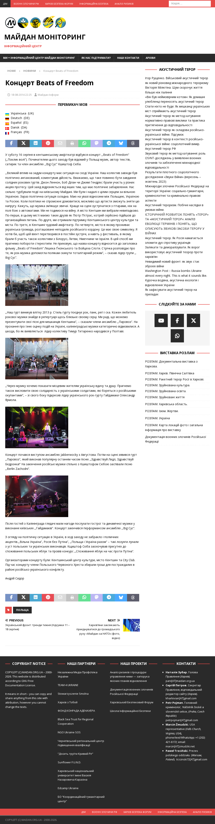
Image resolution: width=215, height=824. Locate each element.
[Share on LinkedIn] (36, 143)
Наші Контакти (128, 58)
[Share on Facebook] (11, 143)
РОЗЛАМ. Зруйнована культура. (167, 385)
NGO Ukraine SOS (69, 732)
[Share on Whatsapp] (84, 143)
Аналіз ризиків (124, 3)
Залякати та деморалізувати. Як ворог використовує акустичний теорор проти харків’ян (174, 252)
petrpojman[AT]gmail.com (182, 720)
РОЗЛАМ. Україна (157, 418)
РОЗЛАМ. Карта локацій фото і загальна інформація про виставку (174, 427)
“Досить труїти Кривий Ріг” (75, 754)
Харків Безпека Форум (59, 3)
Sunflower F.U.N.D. (69, 762)
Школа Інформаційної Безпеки (130, 711)
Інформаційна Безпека (93, 3)
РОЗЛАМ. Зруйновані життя (165, 397)
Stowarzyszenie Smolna (73, 694)
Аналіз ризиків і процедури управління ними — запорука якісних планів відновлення (129, 676)
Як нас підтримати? (96, 58)
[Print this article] (72, 143)
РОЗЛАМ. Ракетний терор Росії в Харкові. (174, 379)
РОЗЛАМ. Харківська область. (166, 404)
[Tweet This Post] (23, 143)
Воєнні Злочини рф (26, 3)
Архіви (150, 58)
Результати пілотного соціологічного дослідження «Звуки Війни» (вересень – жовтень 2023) (173, 176)
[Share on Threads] (133, 143)
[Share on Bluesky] (121, 143)
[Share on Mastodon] (96, 143)
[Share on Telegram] (109, 143)
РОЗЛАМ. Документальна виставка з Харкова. (171, 363)
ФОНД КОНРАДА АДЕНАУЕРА (77, 711)
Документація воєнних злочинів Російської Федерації (175, 439)
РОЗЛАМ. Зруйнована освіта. (165, 391)
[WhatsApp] (177, 335)
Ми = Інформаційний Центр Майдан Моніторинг (39, 58)
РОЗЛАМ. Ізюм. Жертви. (161, 411)
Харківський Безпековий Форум (131, 702)
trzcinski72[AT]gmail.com (192, 759)
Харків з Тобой (67, 702)
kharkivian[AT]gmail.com (181, 698)
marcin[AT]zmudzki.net (180, 746)
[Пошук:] (190, 3)
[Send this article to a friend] (60, 143)
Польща (22, 610)
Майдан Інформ (48, 95)
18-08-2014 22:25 (21, 95)
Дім (5, 3)
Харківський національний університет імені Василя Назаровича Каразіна (76, 775)
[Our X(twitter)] (193, 320)
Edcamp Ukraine (68, 788)
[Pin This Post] (48, 143)
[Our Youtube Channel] (161, 320)
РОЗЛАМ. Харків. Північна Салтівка (169, 373)
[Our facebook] (177, 320)
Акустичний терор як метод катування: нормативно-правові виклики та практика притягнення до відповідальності (175, 120)
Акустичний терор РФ (160, 149)
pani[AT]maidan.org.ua (180, 681)
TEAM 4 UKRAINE (68, 685)
